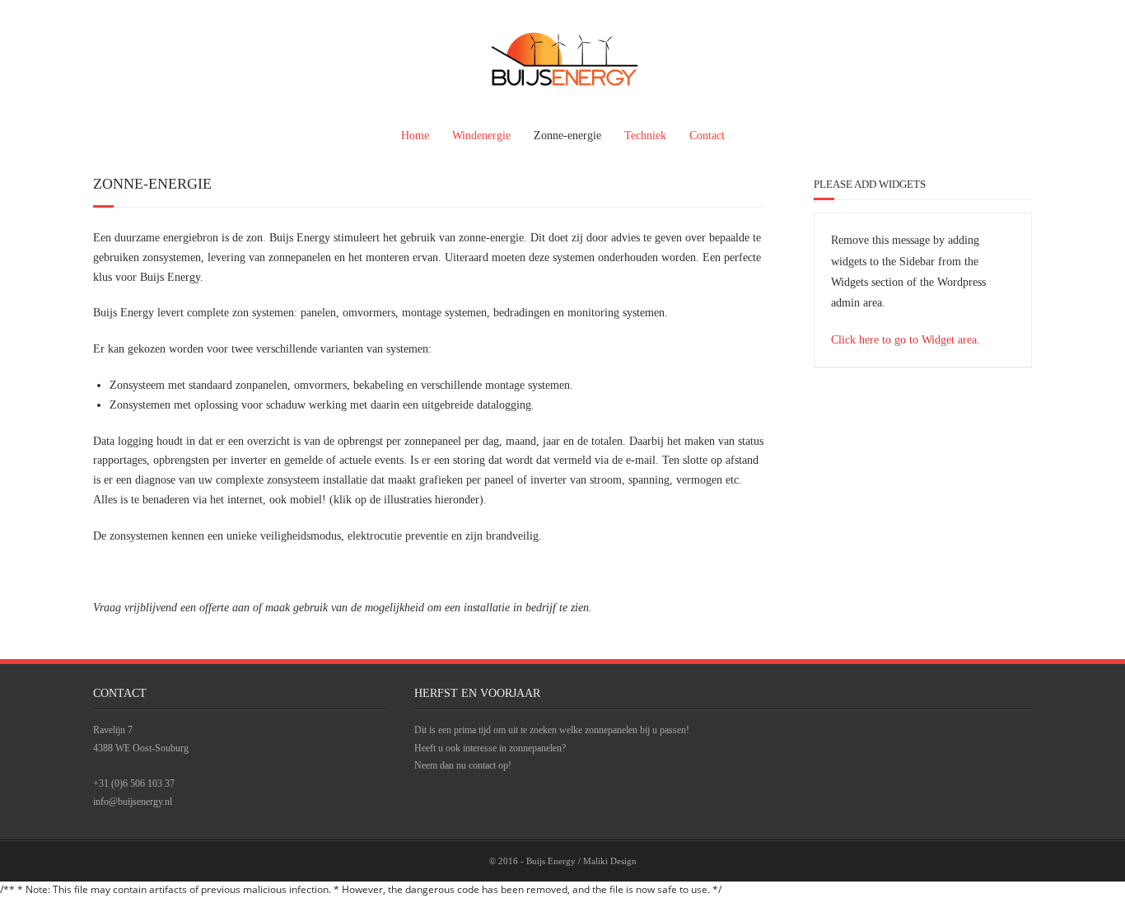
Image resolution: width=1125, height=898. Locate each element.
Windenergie (481, 135)
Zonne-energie (567, 135)
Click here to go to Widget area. (905, 340)
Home (415, 135)
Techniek (645, 135)
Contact (707, 135)
